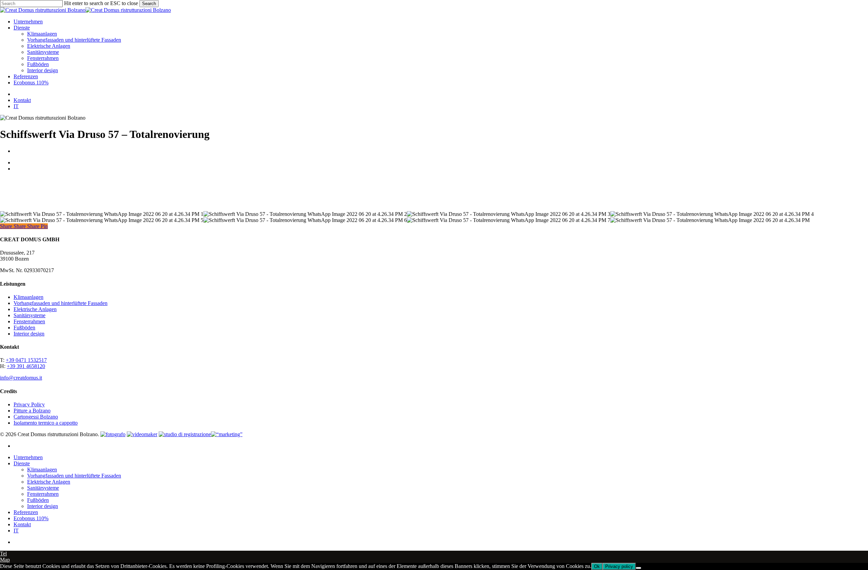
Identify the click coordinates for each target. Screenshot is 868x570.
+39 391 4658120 (26, 366)
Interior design (29, 334)
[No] (638, 568)
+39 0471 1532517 (26, 360)
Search (149, 3)
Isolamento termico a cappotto (46, 423)
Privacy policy (619, 566)
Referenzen (26, 512)
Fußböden (24, 327)
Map (5, 560)
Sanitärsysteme (29, 315)
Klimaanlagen (28, 297)
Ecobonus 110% (31, 518)
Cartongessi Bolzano (36, 417)
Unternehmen (28, 457)
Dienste (22, 463)
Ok (597, 566)
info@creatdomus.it (21, 378)
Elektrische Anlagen (35, 309)
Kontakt (22, 524)
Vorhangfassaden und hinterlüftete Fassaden (60, 303)
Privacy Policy (29, 404)
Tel (3, 553)
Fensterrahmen (29, 321)
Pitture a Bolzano (32, 410)
